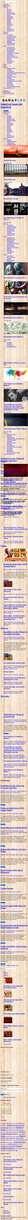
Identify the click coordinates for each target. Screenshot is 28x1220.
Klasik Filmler (10, 85)
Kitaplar (9, 19)
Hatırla (7, 1094)
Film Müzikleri (10, 51)
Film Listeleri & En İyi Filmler (14, 81)
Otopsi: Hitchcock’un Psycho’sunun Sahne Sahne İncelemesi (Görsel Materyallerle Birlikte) (15, 606)
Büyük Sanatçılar (11, 257)
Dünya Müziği (10, 50)
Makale (8, 21)
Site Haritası (7, 1213)
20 (13, 965)
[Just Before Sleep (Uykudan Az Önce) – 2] (16, 214)
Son (5, 971)
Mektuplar (9, 23)
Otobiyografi (10, 25)
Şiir (8, 8)
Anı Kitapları (10, 35)
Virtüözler (9, 62)
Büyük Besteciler (11, 49)
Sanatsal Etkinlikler (11, 346)
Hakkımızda (7, 5)
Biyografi (9, 9)
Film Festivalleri (11, 79)
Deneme (9, 11)
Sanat (5, 65)
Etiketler (6, 975)
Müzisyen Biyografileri (12, 57)
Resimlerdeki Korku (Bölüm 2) (13, 317)
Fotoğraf (6, 32)
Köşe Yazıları (10, 18)
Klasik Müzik (10, 54)
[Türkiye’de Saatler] (16, 176)
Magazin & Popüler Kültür (13, 86)
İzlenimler (9, 140)
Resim (5, 64)
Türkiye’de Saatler (10, 179)
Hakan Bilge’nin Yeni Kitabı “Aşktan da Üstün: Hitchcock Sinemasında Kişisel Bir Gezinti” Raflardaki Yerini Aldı (14, 407)
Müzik (5, 46)
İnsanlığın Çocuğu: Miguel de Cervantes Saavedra (12, 460)
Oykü (8, 26)
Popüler (6, 972)
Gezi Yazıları (10, 16)
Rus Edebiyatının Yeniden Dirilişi (14, 483)
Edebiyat (6, 7)
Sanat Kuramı (10, 345)
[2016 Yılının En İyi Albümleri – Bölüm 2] (16, 380)
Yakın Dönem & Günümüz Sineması (16, 72)
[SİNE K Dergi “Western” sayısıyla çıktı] (16, 359)
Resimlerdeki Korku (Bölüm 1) (13, 337)
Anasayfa (6, 4)
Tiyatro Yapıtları (11, 44)
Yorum (5, 974)
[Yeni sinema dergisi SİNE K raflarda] (16, 425)
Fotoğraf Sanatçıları (11, 141)
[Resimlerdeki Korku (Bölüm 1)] (16, 333)
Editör (5, 532)
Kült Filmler (10, 83)
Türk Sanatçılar (10, 61)
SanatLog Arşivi (5, 1074)
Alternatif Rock (10, 47)
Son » (17, 965)
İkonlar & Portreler (11, 76)
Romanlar (9, 42)
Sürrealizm (9, 261)
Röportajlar (9, 60)
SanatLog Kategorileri (6, 1081)
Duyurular (9, 342)
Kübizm (9, 258)
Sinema (5, 67)
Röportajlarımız (10, 1142)
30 (14, 965)
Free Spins (20, 840)
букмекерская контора (6, 1218)
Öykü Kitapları (10, 39)
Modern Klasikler (11, 68)
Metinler (9, 58)
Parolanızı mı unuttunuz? (10, 1097)
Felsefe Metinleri (11, 40)
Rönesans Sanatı (11, 260)
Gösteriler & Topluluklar (13, 53)
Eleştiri (8, 15)
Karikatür (9, 344)
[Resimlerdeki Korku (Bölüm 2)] (16, 314)
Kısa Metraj (10, 82)
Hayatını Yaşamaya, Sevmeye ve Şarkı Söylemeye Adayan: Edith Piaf (15, 528)
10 (12, 965)
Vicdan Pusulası (9, 671)
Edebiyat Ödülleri (11, 14)
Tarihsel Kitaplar (11, 43)
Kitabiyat (6, 33)
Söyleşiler (9, 69)
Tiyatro (25, 854)
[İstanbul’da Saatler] (16, 157)
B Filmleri (9, 78)
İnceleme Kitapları (11, 37)
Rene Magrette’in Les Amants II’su (15, 277)
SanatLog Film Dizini (9, 88)
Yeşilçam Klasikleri (11, 74)
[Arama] (1, 96)
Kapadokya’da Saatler (11, 198)
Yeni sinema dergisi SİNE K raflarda (15, 429)
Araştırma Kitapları (11, 36)
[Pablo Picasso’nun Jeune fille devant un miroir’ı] (16, 293)
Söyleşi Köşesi (10, 29)
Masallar (9, 22)
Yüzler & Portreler (11, 144)
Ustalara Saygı (10, 30)
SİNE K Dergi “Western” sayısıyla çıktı (14, 715)
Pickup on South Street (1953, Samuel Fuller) (12, 472)
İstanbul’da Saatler (10, 160)
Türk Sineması (10, 71)
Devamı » (6, 580)
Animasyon (10, 75)
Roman (8, 28)
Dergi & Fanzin (11, 12)
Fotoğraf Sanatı (10, 142)
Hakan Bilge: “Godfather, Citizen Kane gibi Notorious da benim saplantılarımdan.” (14, 617)
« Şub (2, 1117)
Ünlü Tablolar (10, 256)
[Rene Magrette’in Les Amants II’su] (16, 274)
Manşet (16, 532)
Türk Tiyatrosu (19, 854)
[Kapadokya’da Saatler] (16, 195)
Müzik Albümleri (11, 55)
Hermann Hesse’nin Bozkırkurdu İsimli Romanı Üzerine (14, 678)
